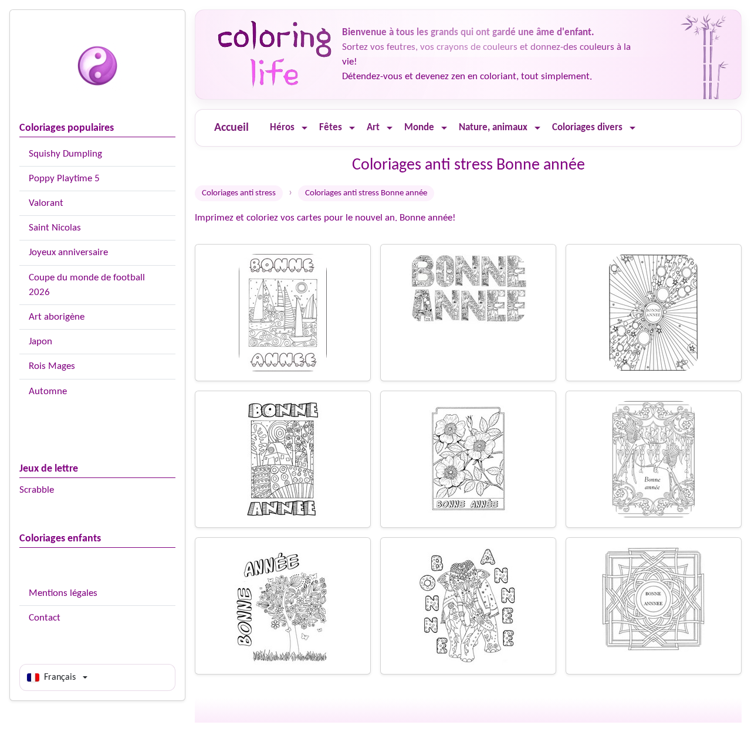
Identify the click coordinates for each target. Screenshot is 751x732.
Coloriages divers (587, 128)
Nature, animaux (493, 128)
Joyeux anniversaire (68, 252)
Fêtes (330, 128)
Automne (48, 391)
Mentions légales (63, 593)
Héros (282, 128)
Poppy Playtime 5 (64, 179)
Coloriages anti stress (239, 193)
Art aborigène (56, 317)
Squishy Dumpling (65, 154)
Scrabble (36, 490)
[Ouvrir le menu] (304, 128)
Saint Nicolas (55, 228)
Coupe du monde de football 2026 (87, 285)
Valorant (46, 203)
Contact (44, 618)
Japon (40, 342)
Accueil (231, 128)
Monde (419, 128)
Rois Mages (52, 366)
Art (373, 128)
